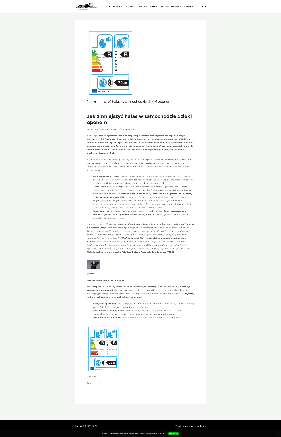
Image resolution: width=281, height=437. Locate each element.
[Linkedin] (205, 6)
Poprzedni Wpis (83, 410)
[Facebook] (202, 6)
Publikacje (130, 6)
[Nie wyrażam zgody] (278, 434)
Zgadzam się (173, 433)
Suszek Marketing (197, 426)
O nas (152, 6)
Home (108, 6)
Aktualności (118, 6)
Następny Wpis (198, 410)
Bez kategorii (94, 106)
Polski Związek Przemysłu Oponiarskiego (113, 383)
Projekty (175, 6)
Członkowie (142, 6)
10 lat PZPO (164, 6)
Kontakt (187, 6)
